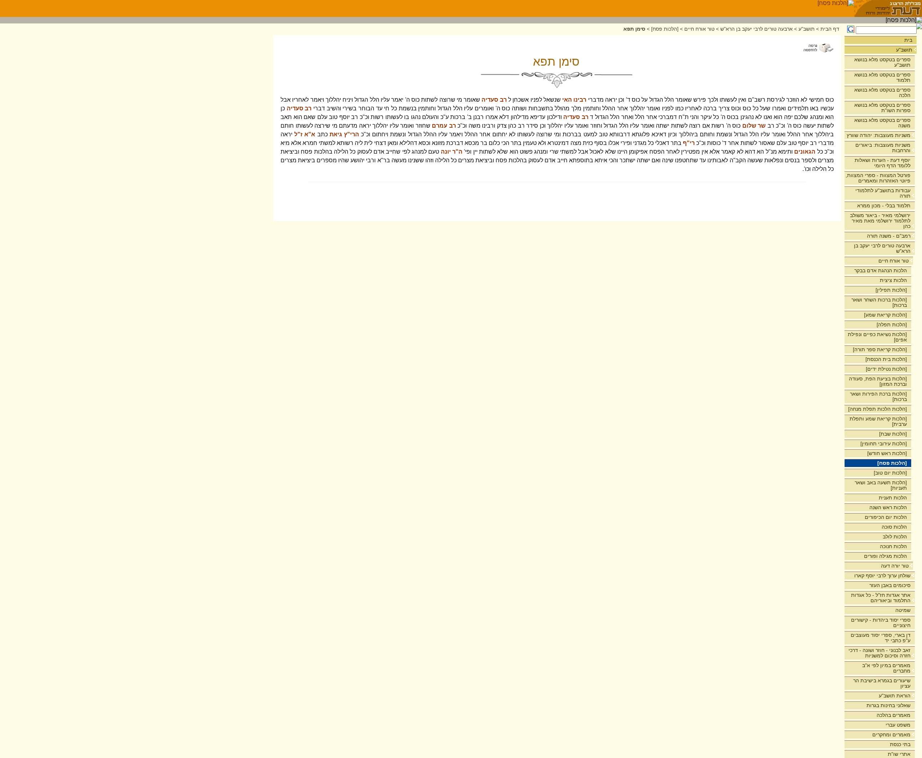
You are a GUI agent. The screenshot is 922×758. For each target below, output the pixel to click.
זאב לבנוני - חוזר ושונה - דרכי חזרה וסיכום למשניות (879, 652)
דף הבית (829, 29)
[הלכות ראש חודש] (887, 453)
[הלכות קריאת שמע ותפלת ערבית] (878, 421)
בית (908, 40)
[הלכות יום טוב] (890, 473)
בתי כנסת (900, 744)
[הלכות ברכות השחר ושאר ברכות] (879, 302)
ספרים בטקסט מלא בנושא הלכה (882, 92)
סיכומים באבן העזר (889, 585)
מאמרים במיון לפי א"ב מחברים (886, 668)
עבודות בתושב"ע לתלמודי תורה (882, 193)
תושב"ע (904, 50)
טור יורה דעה (895, 566)
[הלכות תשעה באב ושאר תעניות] (881, 485)
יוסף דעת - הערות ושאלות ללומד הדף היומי (882, 162)
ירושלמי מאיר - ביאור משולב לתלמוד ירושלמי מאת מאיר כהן (880, 220)
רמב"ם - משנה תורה (888, 236)
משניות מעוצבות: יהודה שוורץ (878, 135)
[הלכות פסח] (892, 463)
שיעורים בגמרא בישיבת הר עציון (881, 683)
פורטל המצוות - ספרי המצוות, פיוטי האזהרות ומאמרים (878, 178)
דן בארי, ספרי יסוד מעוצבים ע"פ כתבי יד (880, 637)
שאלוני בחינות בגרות (888, 705)
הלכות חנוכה (893, 546)
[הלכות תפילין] (891, 290)
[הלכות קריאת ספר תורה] (880, 349)
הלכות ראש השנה (888, 507)
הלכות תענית (893, 498)
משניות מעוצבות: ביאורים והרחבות (882, 147)
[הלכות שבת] (893, 434)
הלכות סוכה (894, 527)
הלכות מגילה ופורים (885, 556)
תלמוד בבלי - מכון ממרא (883, 205)
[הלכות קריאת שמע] (885, 315)
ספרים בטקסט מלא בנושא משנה (882, 122)
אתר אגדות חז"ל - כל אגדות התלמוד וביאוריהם (880, 597)
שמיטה (902, 610)
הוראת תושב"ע (894, 695)
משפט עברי (898, 725)
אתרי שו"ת (899, 754)
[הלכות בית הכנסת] (886, 359)
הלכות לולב (895, 536)
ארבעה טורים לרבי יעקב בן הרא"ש (882, 248)
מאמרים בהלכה (893, 715)
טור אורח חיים (893, 261)
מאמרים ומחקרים (891, 734)
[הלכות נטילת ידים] (886, 369)
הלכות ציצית (893, 280)
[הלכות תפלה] (892, 324)
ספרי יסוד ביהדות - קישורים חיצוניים (880, 622)
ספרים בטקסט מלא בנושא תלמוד (882, 77)
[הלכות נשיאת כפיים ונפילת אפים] (877, 337)
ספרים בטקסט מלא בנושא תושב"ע (882, 62)
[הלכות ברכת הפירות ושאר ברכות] (878, 396)
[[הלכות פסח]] (836, 8)
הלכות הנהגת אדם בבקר (880, 270)
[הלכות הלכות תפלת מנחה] (877, 409)
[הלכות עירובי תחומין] (883, 443)
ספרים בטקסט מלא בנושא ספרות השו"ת (882, 107)
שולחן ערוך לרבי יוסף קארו (882, 575)
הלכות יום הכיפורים (886, 517)
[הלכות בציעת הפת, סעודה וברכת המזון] (878, 381)
